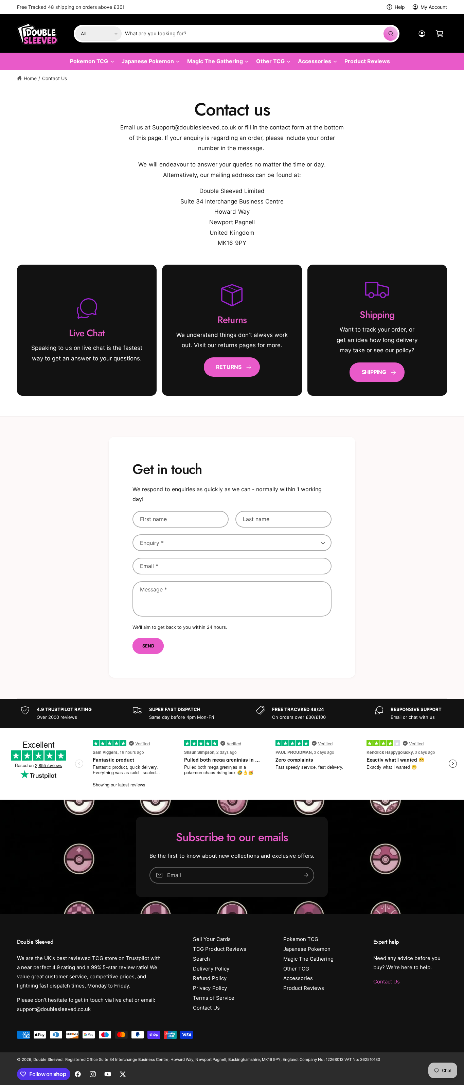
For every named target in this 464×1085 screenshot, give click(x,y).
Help (400, 7)
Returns (229, 366)
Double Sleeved (48, 1059)
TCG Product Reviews (219, 949)
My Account (434, 7)
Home (30, 78)
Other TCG (270, 61)
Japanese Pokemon (148, 61)
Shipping (374, 372)
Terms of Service (213, 998)
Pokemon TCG (89, 61)
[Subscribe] (306, 875)
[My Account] (422, 33)
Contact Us (54, 78)
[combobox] (261, 33)
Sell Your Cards (211, 939)
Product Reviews (303, 988)
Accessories (314, 61)
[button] (439, 33)
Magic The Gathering (215, 61)
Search (201, 959)
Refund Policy (209, 978)
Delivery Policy (211, 968)
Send (148, 645)
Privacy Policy (210, 988)
